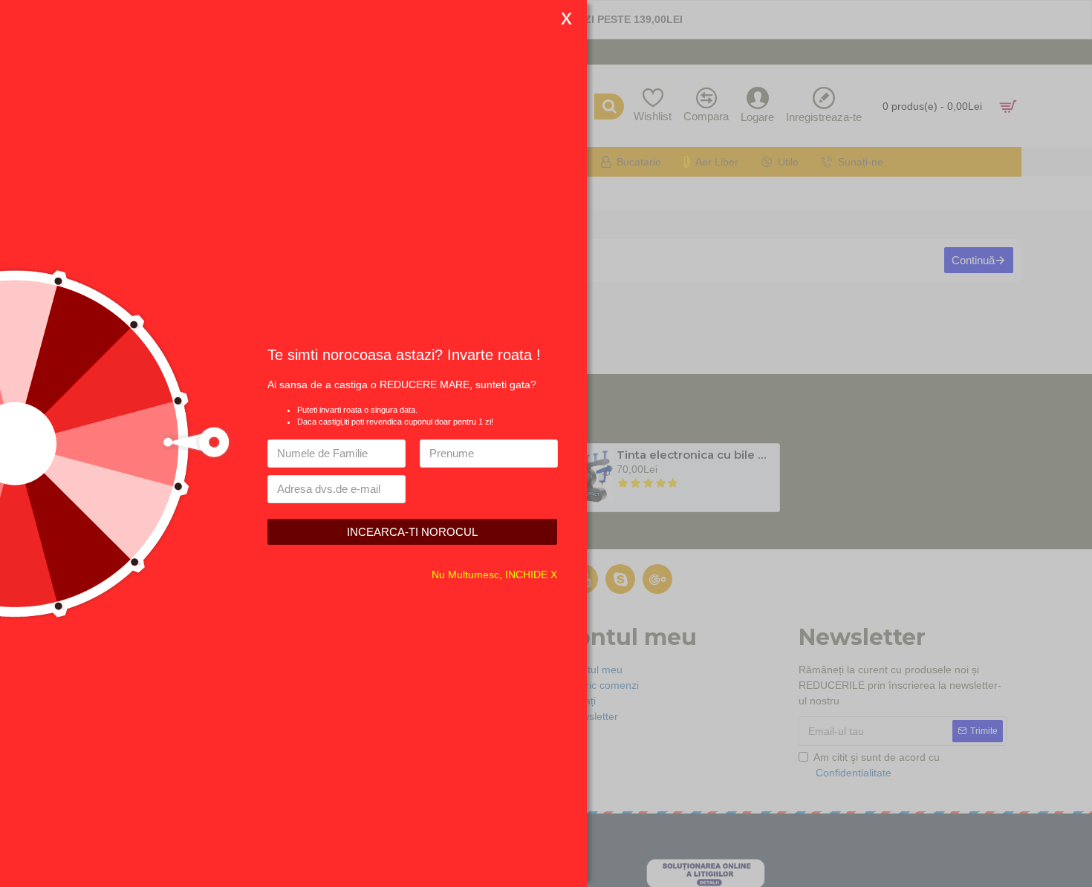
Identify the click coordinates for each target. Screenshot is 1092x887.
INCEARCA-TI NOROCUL (412, 532)
